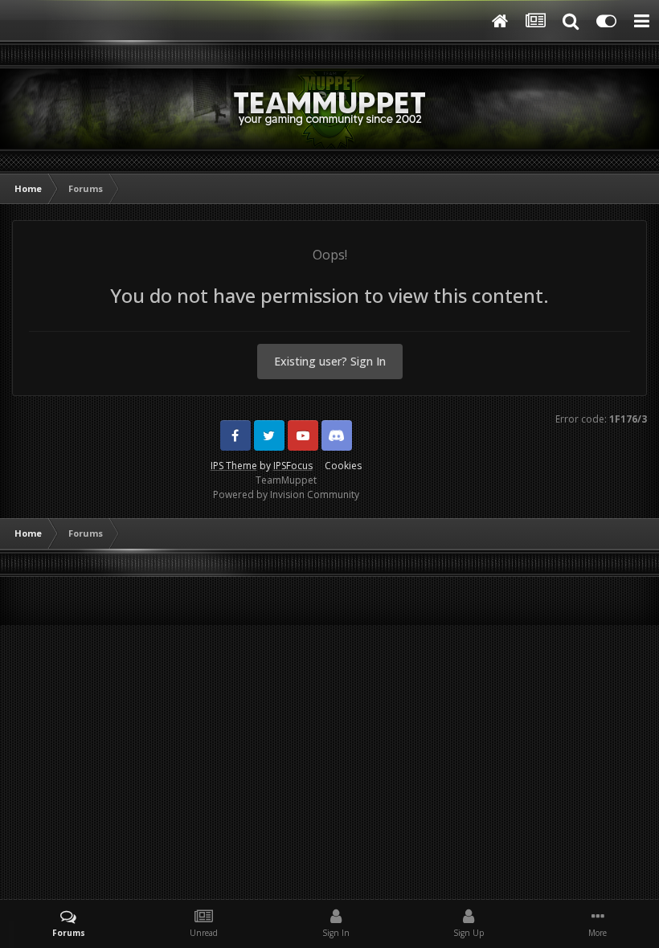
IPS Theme (234, 465)
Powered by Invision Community (286, 494)
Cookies (343, 465)
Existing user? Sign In (330, 361)
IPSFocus (293, 465)
